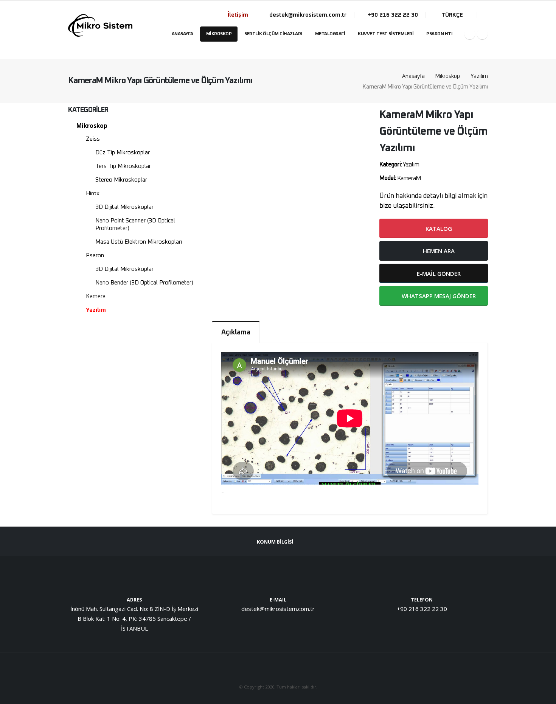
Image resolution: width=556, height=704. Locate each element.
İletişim (238, 15)
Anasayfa (413, 75)
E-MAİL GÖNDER (438, 273)
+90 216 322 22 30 (392, 15)
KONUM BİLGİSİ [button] (275, 542)
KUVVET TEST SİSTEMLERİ (385, 34)
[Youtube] (469, 34)
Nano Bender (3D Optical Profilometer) (144, 283)
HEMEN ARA (438, 251)
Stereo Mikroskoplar (121, 180)
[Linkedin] (482, 34)
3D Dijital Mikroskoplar (124, 207)
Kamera (96, 296)
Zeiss (93, 139)
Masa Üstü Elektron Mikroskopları (138, 242)
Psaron (95, 255)
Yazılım (479, 76)
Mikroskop (447, 76)
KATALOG (438, 228)
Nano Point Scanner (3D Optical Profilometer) (135, 224)
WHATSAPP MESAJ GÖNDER (438, 296)
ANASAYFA (182, 34)
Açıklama (235, 332)
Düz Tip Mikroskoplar (122, 152)
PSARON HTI (439, 34)
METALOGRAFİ (330, 34)
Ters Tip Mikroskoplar (123, 166)
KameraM (409, 178)
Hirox (92, 193)
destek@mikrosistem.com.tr (307, 15)
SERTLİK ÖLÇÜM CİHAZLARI (273, 34)
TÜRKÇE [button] (452, 15)
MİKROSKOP (219, 34)
